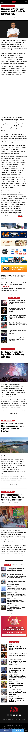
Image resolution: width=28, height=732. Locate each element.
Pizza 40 (4, 278)
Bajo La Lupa (15, 719)
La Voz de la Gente (7, 719)
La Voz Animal (22, 719)
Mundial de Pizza (15, 276)
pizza (22, 276)
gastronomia (5, 276)
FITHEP (20, 216)
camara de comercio (19, 275)
